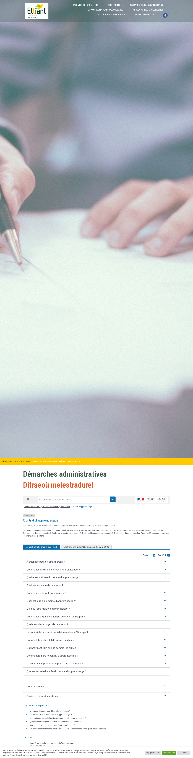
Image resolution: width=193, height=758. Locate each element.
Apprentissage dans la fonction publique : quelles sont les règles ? (58, 718)
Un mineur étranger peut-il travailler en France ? (50, 711)
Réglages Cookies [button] (153, 752)
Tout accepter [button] (169, 752)
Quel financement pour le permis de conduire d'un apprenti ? (55, 721)
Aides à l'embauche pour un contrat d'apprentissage (52, 743)
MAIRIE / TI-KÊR (114, 5)
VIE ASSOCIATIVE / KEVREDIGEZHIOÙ (147, 10)
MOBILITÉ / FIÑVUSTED (144, 15)
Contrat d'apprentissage (82, 506)
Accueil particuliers (32, 506)
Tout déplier (162, 555)
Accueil (8, 461)
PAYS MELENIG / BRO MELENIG (85, 5)
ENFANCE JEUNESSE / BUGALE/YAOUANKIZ (105, 10)
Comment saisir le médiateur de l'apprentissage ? (51, 714)
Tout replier (148, 555)
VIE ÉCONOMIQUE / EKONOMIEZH (112, 15)
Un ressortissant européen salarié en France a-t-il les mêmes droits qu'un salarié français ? (68, 729)
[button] (96, 562)
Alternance (65, 506)
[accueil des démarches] (28, 499)
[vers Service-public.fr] (151, 500)
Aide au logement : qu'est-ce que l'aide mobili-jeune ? (52, 725)
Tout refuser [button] (183, 752)
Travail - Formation (50, 506)
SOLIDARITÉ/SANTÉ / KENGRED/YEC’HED (146, 5)
